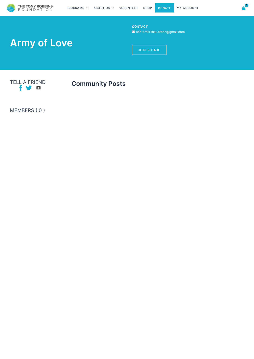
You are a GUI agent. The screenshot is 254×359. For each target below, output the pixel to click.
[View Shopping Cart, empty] (244, 8)
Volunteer (128, 8)
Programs (75, 8)
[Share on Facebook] (20, 88)
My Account (188, 8)
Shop (147, 8)
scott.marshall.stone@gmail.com (160, 32)
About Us (102, 8)
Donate (164, 8)
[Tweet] (29, 88)
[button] (86, 8)
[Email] (38, 88)
